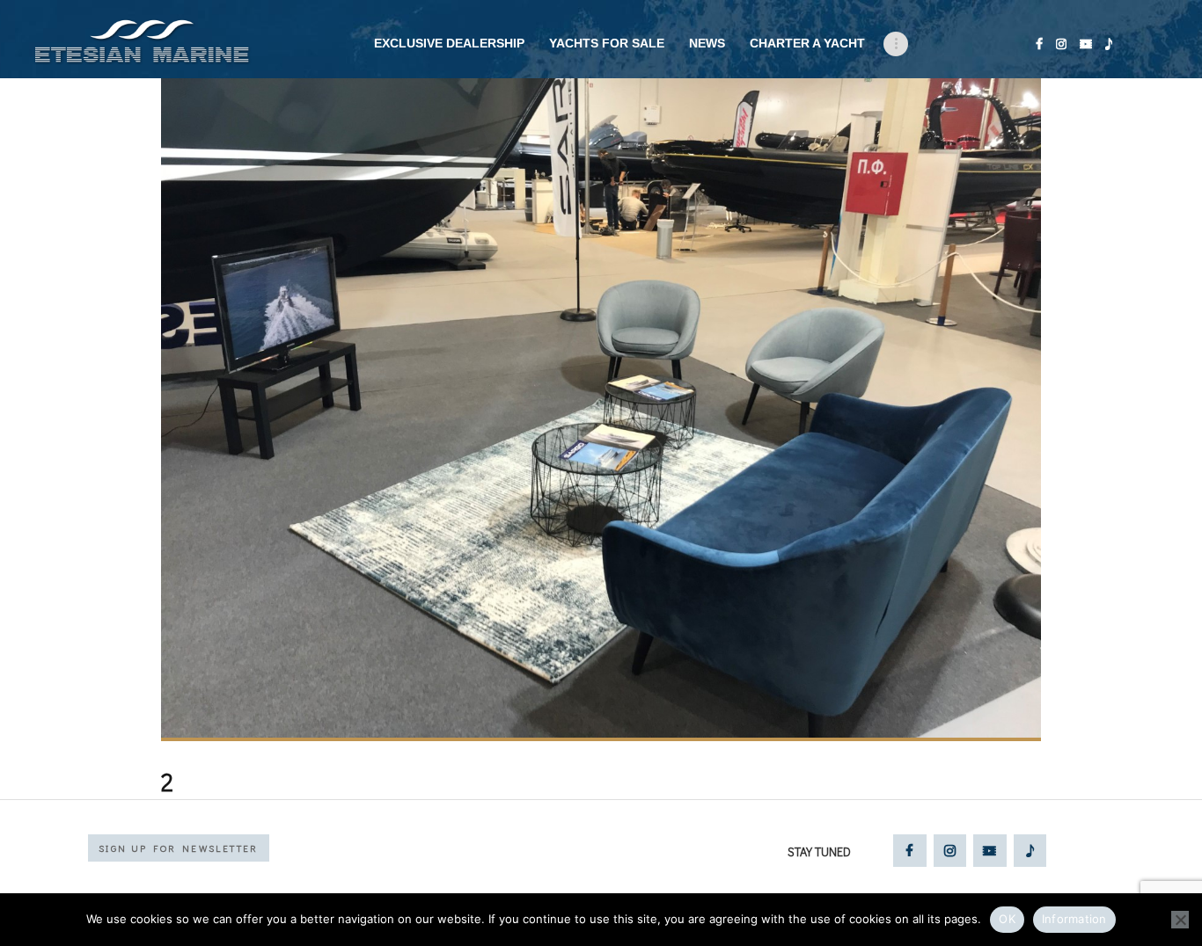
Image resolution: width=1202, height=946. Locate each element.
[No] (1180, 919)
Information (1074, 919)
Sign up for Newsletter (179, 848)
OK (1007, 919)
